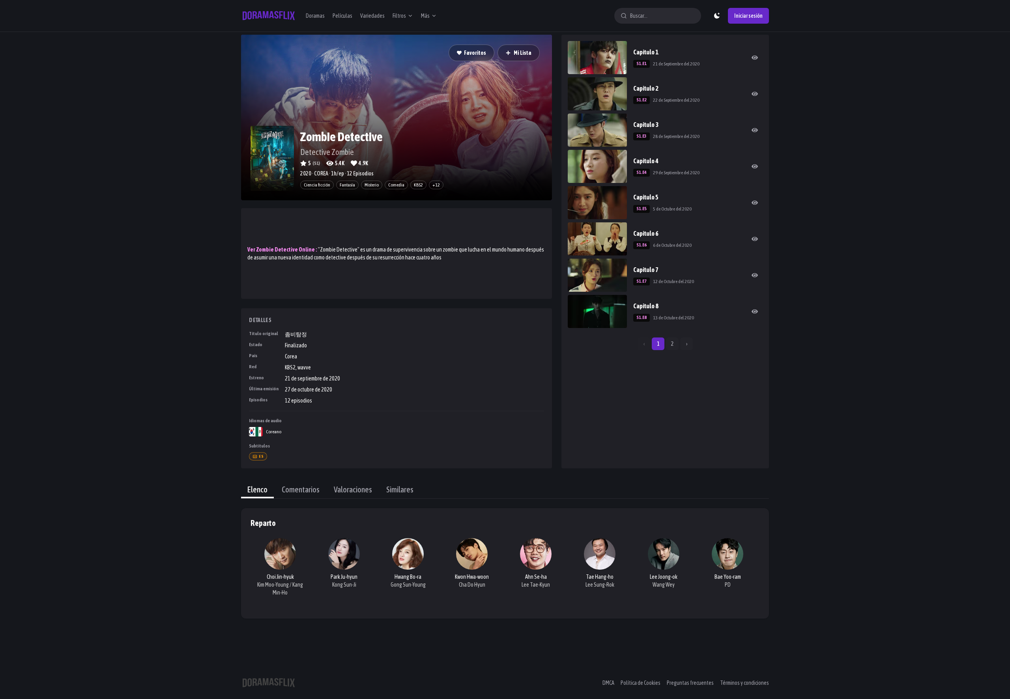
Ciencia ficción (317, 185)
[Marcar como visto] (755, 57)
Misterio (372, 185)
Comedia (396, 185)
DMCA (608, 683)
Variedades (372, 16)
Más (425, 16)
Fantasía (347, 185)
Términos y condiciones (744, 683)
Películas (342, 16)
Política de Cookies (640, 683)
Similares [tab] (399, 489)
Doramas (315, 16)
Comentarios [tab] (301, 489)
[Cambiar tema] (717, 15)
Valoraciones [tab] (353, 489)
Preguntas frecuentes (690, 683)
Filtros (399, 16)
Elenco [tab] (257, 489)
